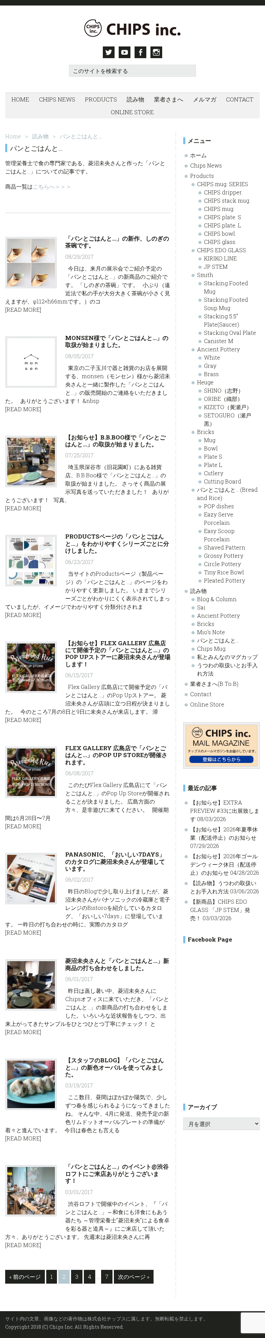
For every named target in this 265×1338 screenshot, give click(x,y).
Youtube (124, 52)
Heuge (205, 382)
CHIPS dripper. (223, 192)
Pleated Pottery (224, 580)
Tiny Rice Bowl (224, 572)
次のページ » (133, 1278)
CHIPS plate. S (222, 217)
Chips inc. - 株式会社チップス (132, 28)
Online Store (207, 704)
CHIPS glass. (220, 241)
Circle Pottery (222, 563)
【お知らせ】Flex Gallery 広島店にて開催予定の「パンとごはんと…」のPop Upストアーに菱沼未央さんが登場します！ (117, 653)
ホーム (198, 155)
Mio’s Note (211, 632)
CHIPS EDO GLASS (221, 250)
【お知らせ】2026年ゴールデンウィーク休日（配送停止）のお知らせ (224, 864)
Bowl (211, 448)
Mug (209, 440)
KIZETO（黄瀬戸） (228, 407)
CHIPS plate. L (222, 225)
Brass (211, 374)
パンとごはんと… (218, 640)
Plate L (213, 464)
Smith (205, 274)
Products (202, 175)
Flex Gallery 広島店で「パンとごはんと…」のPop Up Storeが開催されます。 (116, 755)
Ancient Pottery (218, 349)
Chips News (206, 165)
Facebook (140, 52)
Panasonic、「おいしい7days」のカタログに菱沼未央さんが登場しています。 (115, 861)
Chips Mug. (211, 648)
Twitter (109, 52)
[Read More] (23, 309)
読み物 (198, 590)
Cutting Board (222, 481)
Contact (201, 694)
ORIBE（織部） (223, 398)
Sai (201, 607)
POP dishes (219, 506)
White (212, 357)
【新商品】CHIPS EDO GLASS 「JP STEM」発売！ (220, 910)
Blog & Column (217, 599)
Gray (210, 365)
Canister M (218, 340)
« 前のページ (25, 1278)
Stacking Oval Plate (230, 332)
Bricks (205, 431)
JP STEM (216, 266)
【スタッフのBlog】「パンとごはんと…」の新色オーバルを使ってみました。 (114, 1067)
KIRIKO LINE (220, 258)
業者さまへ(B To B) (214, 683)
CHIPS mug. (219, 208)
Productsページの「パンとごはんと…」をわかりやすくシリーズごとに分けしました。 (117, 543)
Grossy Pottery (223, 555)
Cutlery (213, 473)
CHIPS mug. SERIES (222, 184)
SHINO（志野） (224, 390)
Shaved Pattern (224, 547)
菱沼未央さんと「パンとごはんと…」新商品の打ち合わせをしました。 (117, 964)
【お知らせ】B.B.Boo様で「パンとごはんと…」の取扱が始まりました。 (115, 440)
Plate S (213, 456)
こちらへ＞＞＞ (52, 186)
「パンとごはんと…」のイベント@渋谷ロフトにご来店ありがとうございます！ (117, 1173)
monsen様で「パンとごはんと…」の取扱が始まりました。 (116, 341)
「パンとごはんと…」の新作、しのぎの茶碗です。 (117, 241)
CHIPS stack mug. (227, 200)
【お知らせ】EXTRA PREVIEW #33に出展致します (224, 810)
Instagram (156, 52)
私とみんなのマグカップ (227, 656)
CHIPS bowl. (220, 233)
